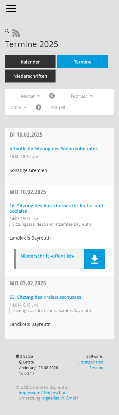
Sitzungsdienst (90, 364)
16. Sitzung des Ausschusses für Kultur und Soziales (56, 208)
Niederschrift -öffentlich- (48, 256)
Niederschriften (30, 76)
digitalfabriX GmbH (60, 398)
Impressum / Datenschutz (43, 392)
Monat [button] (28, 96)
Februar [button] (80, 96)
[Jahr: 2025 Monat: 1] (51, 96)
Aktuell (58, 107)
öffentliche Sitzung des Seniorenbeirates (54, 148)
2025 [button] (17, 107)
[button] (94, 259)
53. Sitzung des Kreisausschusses (45, 297)
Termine (82, 62)
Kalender (30, 62)
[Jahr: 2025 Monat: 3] (38, 107)
